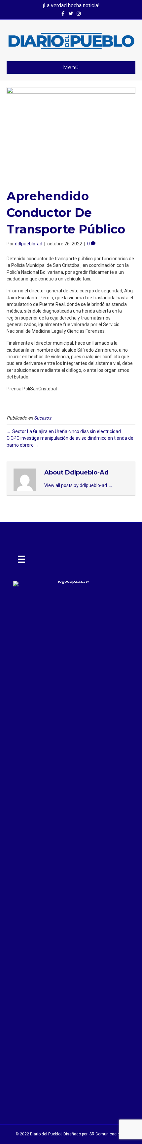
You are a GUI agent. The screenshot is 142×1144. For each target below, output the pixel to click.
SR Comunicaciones (108, 1134)
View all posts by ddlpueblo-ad (78, 485)
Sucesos (42, 418)
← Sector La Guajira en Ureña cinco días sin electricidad (64, 431)
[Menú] (21, 559)
